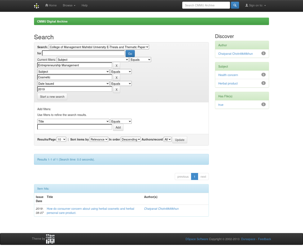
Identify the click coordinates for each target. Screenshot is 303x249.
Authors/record (152, 139)
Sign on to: (256, 5)
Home (52, 5)
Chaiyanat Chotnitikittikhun (161, 208)
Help (85, 5)
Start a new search (52, 96)
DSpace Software (197, 239)
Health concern (228, 75)
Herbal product (228, 83)
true (220, 104)
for (39, 53)
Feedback (264, 239)
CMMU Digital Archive (52, 21)
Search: (42, 47)
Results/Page (46, 139)
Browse (68, 5)
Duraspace (248, 239)
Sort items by (79, 139)
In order (114, 139)
